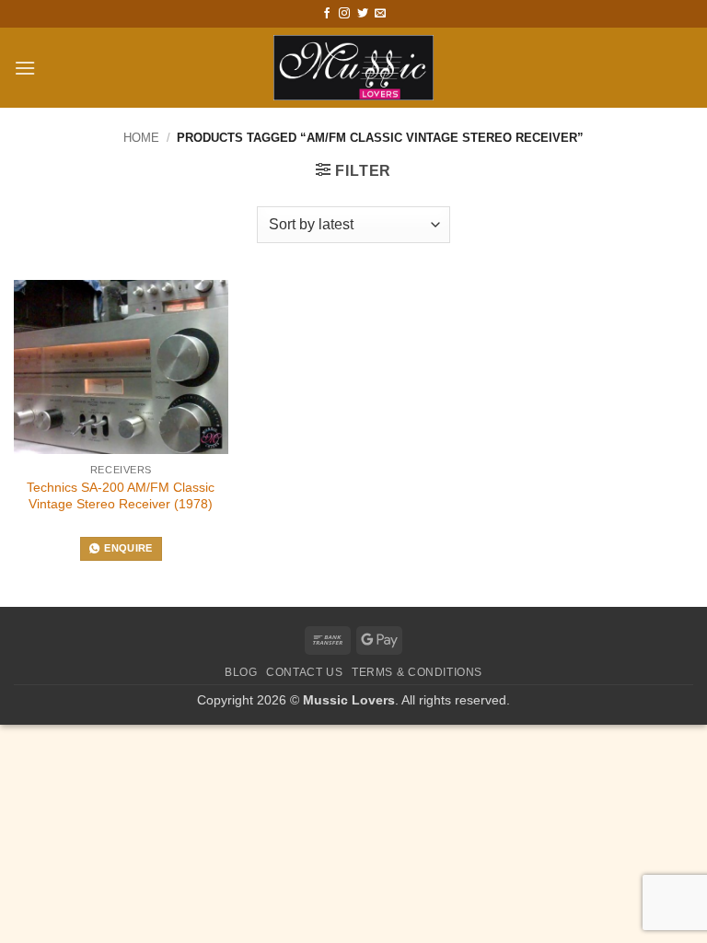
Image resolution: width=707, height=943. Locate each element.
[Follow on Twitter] (362, 13)
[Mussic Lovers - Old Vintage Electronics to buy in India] (354, 67)
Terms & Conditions (417, 672)
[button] (25, 67)
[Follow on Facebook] (326, 13)
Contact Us (304, 672)
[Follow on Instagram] (344, 13)
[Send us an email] (380, 13)
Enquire (128, 547)
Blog (241, 672)
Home (141, 138)
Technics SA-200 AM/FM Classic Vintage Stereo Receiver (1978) (120, 496)
